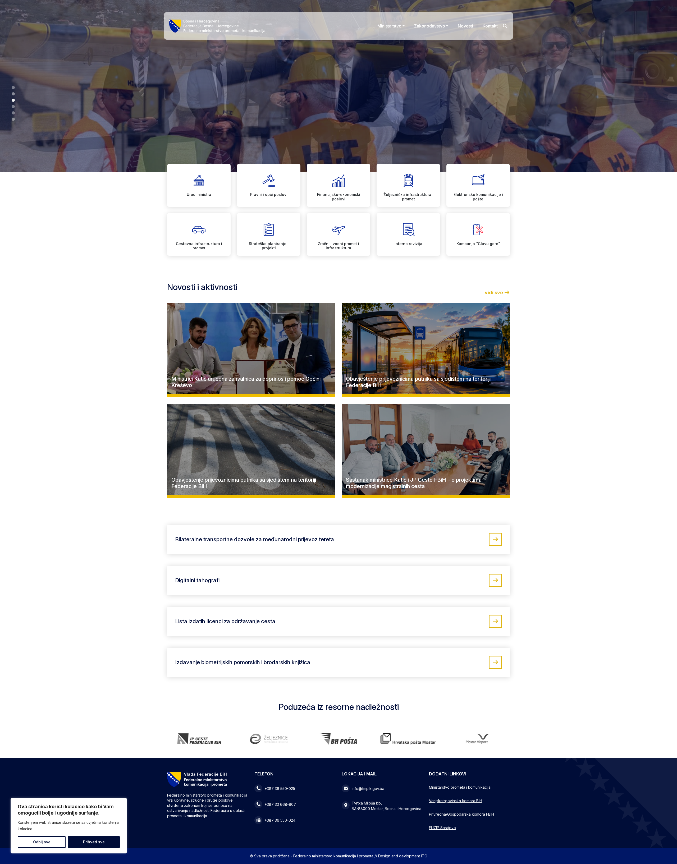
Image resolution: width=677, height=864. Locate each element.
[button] (13, 87)
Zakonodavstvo (429, 26)
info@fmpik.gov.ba (368, 788)
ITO (424, 856)
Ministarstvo (389, 26)
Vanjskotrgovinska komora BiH (455, 800)
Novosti (465, 26)
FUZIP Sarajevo (442, 827)
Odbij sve (42, 842)
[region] (69, 825)
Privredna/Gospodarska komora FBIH (461, 814)
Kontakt (490, 26)
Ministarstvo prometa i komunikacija (460, 787)
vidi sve (494, 292)
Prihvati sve (94, 842)
